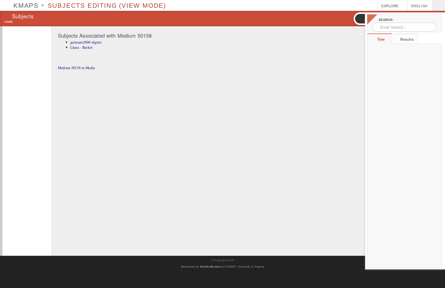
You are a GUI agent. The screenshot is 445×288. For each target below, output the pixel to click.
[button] (360, 18)
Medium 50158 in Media (76, 67)
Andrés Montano (210, 266)
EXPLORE (389, 6)
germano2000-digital (85, 42)
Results (407, 39)
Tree (381, 39)
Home (9, 22)
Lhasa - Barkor (81, 47)
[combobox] (404, 26)
